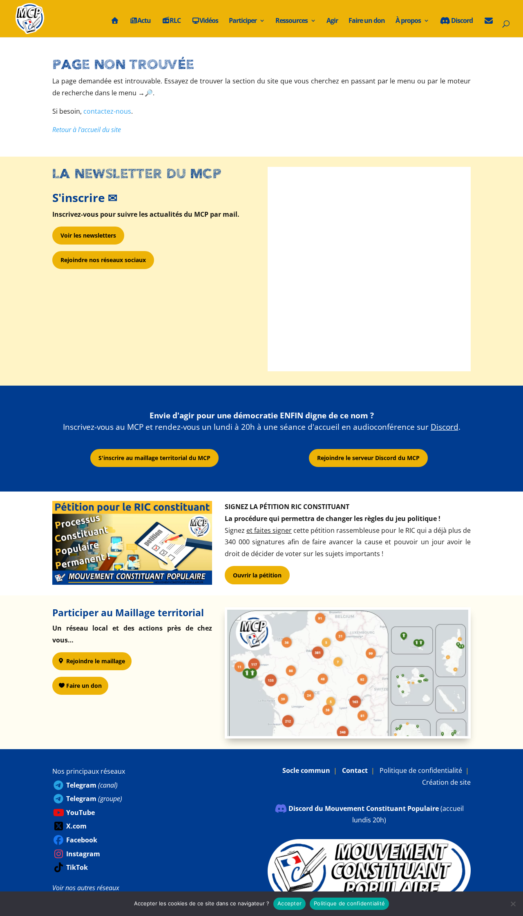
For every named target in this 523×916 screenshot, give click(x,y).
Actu (144, 21)
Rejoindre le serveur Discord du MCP (368, 458)
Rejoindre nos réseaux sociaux (103, 260)
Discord (461, 21)
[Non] (513, 904)
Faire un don (367, 21)
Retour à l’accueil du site (86, 129)
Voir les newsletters (88, 235)
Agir (332, 21)
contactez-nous (107, 111)
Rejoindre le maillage (95, 661)
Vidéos (208, 21)
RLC (175, 21)
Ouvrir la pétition (257, 575)
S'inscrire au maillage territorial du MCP (154, 458)
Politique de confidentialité (421, 770)
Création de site (446, 782)
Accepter (289, 903)
